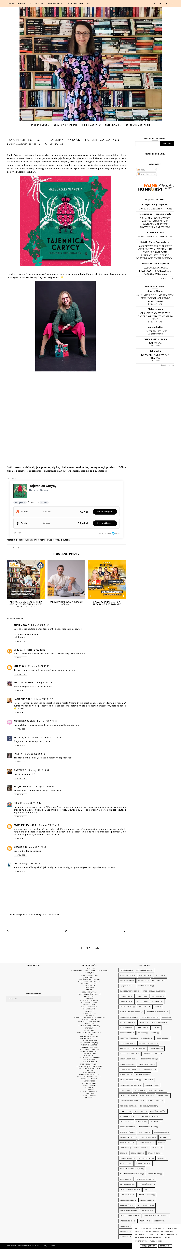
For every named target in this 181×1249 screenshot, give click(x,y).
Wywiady (89, 1087)
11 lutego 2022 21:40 (46, 721)
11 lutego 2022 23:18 (50, 737)
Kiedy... (154, 1033)
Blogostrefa (89, 985)
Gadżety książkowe (89, 1000)
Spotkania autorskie (138, 125)
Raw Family (155, 1121)
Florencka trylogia (128, 1017)
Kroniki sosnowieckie (147, 1043)
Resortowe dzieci (126, 1127)
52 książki (89, 973)
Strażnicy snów (126, 1158)
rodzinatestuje (23, 682)
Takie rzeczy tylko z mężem (131, 1168)
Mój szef (148, 1080)
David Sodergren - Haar (155, 208)
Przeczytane (113, 125)
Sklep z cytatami (89, 1062)
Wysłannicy (143, 1221)
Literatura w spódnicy (129, 1069)
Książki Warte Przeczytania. (155, 242)
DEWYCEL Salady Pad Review (155, 356)
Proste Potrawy (155, 232)
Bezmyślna (142, 980)
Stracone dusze (154, 1153)
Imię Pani (142, 1022)
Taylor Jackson (154, 1174)
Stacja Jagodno (140, 1148)
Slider (62, 144)
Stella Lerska (136, 1153)
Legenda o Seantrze (127, 1059)
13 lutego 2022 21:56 (35, 847)
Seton (160, 1142)
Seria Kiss (163, 1137)
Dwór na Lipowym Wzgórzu (130, 1012)
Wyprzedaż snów (126, 1221)
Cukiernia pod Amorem (128, 991)
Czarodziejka (157, 996)
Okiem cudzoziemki (127, 1095)
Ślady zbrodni (125, 1236)
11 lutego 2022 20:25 (45, 682)
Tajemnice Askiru (142, 1163)
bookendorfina (155, 327)
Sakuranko (155, 351)
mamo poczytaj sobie (155, 339)
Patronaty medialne (78, 4)
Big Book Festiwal (89, 983)
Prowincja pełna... (149, 1116)
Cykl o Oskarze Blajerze (153, 991)
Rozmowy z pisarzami (66, 125)
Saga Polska (143, 1132)
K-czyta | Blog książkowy (155, 204)
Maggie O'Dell (149, 1069)
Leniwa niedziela (126, 1064)
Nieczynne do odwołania (129, 1085)
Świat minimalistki (25, 825)
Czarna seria (125, 996)
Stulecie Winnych (145, 1158)
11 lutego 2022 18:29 (38, 666)
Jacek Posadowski (158, 1022)
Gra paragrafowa (89, 1002)
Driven (156, 1006)
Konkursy (89, 1011)
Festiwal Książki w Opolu (89, 994)
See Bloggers (89, 1060)
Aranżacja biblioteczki (89, 979)
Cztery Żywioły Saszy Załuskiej (148, 1001)
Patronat (89, 1028)
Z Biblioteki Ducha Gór (129, 1226)
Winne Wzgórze (126, 1205)
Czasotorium (125, 1001)
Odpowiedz (20, 641)
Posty (142, 170)
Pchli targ (89, 1030)
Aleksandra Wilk (126, 975)
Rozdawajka (89, 1055)
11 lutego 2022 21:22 (42, 699)
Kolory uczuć (161, 1038)
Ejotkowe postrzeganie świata (155, 214)
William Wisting (146, 1200)
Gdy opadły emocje (149, 1017)
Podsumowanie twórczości (89, 1032)
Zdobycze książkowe (89, 1091)
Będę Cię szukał (126, 986)
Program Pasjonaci (89, 1041)
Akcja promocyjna (89, 975)
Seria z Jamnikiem (145, 1142)
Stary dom (156, 1148)
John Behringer (126, 1033)
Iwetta (18, 754)
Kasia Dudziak (22, 699)
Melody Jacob (155, 309)
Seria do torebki (126, 1142)
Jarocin (155, 1027)
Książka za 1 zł (89, 1013)
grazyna (19, 847)
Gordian (165, 1017)
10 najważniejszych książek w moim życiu (89, 971)
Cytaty (89, 990)
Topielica (155, 343)
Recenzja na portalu (89, 1051)
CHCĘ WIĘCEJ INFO (149, 1246)
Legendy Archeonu (148, 1059)
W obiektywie (89, 1072)
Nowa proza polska (155, 1090)
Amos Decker (144, 975)
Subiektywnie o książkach (155, 263)
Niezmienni (139, 1090)
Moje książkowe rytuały (89, 1021)
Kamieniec (142, 1033)
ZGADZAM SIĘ (165, 1246)
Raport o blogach (89, 1045)
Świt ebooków (89, 1096)
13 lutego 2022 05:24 (43, 787)
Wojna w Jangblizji (145, 1205)
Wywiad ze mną (89, 1085)
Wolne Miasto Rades (128, 1210)
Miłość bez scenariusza (129, 1080)
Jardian (18, 650)
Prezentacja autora (89, 1036)
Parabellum (162, 1095)
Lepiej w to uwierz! (146, 1064)
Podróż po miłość (157, 1111)
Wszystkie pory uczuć (128, 1216)
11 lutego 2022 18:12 (35, 650)
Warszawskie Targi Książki (89, 1077)
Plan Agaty (124, 1111)
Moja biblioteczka (89, 1019)
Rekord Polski (89, 1053)
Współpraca (55, 4)
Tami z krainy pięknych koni (131, 1174)
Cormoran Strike (145, 986)
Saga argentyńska (127, 1137)
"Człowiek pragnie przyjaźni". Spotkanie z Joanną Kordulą (155, 270)
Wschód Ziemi (147, 1210)
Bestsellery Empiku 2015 (89, 981)
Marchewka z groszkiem (155, 236)
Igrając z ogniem (126, 1022)
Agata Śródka (125, 970)
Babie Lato (159, 975)
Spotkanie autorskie (89, 1064)
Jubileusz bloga (89, 1004)
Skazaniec (124, 1148)
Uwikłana (147, 1189)
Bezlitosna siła (126, 980)
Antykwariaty (89, 977)
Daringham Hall (126, 1006)
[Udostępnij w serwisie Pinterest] (18, 548)
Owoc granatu (146, 1095)
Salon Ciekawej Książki (89, 1057)
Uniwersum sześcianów (129, 1189)
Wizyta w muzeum (89, 1079)
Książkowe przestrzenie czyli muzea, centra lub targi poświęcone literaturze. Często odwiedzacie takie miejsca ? (155, 252)
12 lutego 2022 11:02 (38, 770)
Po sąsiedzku (139, 1111)
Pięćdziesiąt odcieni (148, 1106)
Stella (122, 1153)
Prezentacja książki (89, 1038)
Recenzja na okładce (89, 1049)
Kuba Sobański (155, 1048)
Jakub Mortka (125, 1027)
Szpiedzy (161, 1158)
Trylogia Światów (146, 1184)
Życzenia (89, 1098)
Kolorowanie (89, 1009)
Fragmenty (53, 144)
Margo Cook (125, 1074)
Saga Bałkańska (126, 1132)
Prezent (89, 1034)
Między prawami (141, 1074)
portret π (20, 770)
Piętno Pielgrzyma (127, 1106)
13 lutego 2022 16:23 (48, 825)
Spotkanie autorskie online (89, 1066)
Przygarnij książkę (89, 1043)
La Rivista (89, 1015)
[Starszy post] (125, 931)
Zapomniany (124, 1231)
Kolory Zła (145, 1038)
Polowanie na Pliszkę (128, 1116)
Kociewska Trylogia (128, 1038)
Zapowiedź (89, 1089)
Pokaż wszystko (167, 278)
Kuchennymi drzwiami (128, 1054)
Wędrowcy (158, 1221)
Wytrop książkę (89, 1083)
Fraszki (89, 998)
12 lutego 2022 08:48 (34, 754)
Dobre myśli (143, 1006)
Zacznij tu (37, 4)
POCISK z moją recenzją (89, 1026)
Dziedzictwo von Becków (156, 1012)
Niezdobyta (124, 1090)
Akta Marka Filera (143, 970)
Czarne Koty (141, 996)
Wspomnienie (89, 1081)
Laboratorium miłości (151, 1054)
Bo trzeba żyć (157, 980)
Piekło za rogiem (154, 1101)
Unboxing (89, 1070)
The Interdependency (144, 1179)
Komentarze (145, 174)
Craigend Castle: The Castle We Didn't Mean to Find (155, 316)
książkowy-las (23, 787)
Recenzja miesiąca (89, 1047)
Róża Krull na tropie (147, 1127)
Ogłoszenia (89, 1024)
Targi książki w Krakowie (89, 1068)
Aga (16, 863)
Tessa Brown (125, 1179)
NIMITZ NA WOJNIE (155, 331)
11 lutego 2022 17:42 (39, 625)
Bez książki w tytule (26, 737)
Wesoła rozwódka (127, 1200)
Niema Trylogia (151, 1085)
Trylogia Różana (126, 1184)
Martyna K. (20, 666)
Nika (16, 803)
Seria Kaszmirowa (147, 1137)
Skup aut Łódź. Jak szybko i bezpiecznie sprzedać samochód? (155, 298)
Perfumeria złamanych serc (131, 1101)
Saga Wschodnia (160, 1132)
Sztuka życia (125, 1163)
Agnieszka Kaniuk (24, 721)
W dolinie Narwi (126, 1195)
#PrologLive (89, 968)
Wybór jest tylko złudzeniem (154, 1216)
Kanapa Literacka (89, 1007)
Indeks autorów (91, 125)
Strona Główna (17, 4)
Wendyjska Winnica (145, 1195)
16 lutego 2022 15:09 (30, 863)
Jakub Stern (141, 1027)
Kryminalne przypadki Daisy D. (132, 1048)
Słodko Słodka (155, 291)
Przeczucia (140, 1121)
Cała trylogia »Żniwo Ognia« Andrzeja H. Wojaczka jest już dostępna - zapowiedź (155, 223)
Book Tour (89, 988)
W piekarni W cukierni (89, 1074)
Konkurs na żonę (126, 1043)
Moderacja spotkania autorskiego (89, 1017)
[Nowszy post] (8, 931)
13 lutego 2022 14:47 (30, 803)
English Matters (89, 992)
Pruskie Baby (125, 1121)
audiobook (89, 1093)
